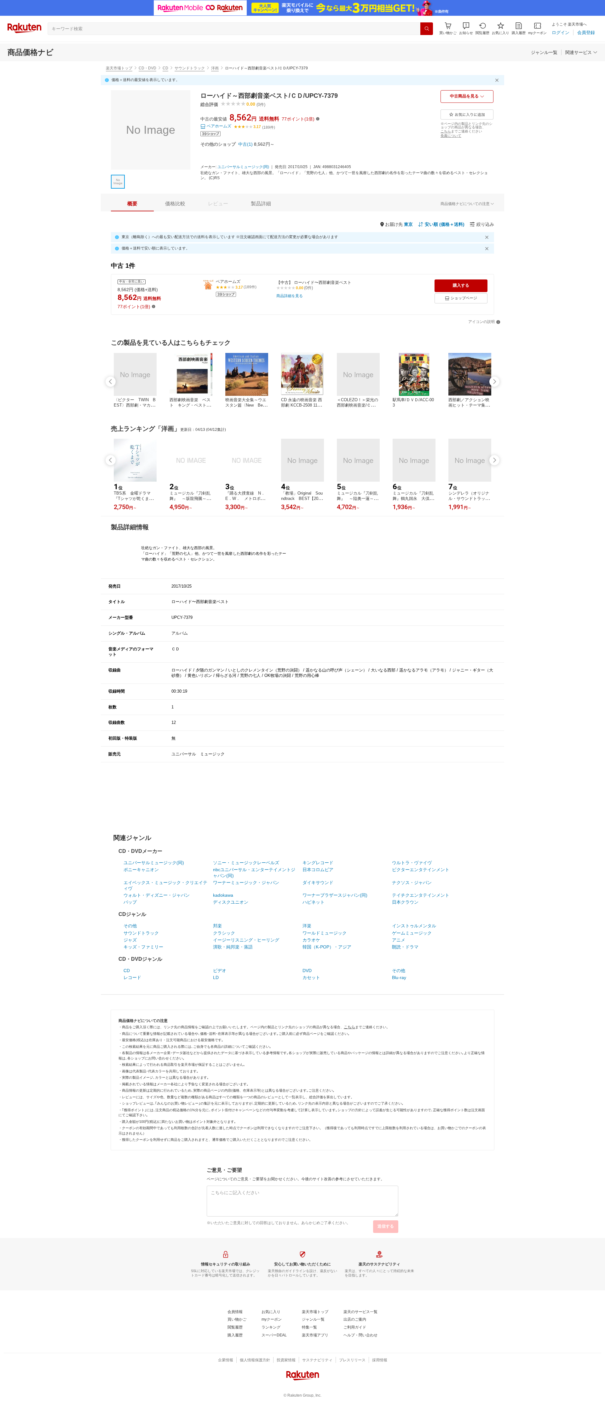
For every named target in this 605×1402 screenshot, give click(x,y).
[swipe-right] (494, 382)
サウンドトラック (190, 68)
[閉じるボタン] (498, 80)
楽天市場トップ (119, 68)
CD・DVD (147, 68)
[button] (466, 28)
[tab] (132, 203)
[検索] (426, 28)
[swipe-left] (111, 382)
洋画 (215, 68)
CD (165, 68)
